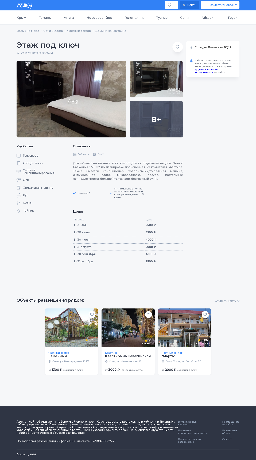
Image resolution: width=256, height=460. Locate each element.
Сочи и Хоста (53, 31)
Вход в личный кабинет (187, 423)
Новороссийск (99, 18)
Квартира (111, 353)
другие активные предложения (206, 71)
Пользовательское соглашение (190, 440)
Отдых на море (28, 31)
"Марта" (168, 356)
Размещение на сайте (230, 423)
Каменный (57, 356)
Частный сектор (79, 31)
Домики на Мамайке (110, 31)
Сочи (184, 18)
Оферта (227, 439)
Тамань (45, 18)
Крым (21, 18)
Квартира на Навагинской (128, 356)
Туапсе (162, 18)
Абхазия (208, 18)
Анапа (69, 18)
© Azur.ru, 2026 (26, 454)
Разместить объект (230, 432)
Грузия (233, 18)
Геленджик (134, 18)
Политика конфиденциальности (192, 432)
